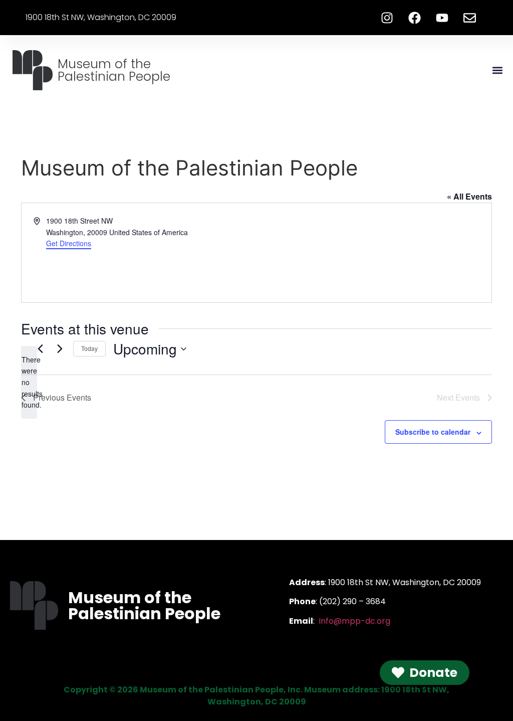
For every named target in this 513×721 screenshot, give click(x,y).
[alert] (29, 382)
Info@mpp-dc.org (354, 621)
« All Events (469, 196)
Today (89, 348)
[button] (497, 70)
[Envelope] (469, 17)
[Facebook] (414, 17)
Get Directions (68, 243)
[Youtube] (442, 17)
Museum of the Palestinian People (114, 70)
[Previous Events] (40, 349)
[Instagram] (387, 17)
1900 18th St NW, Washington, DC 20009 (101, 17)
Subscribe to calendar (432, 432)
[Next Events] (60, 349)
